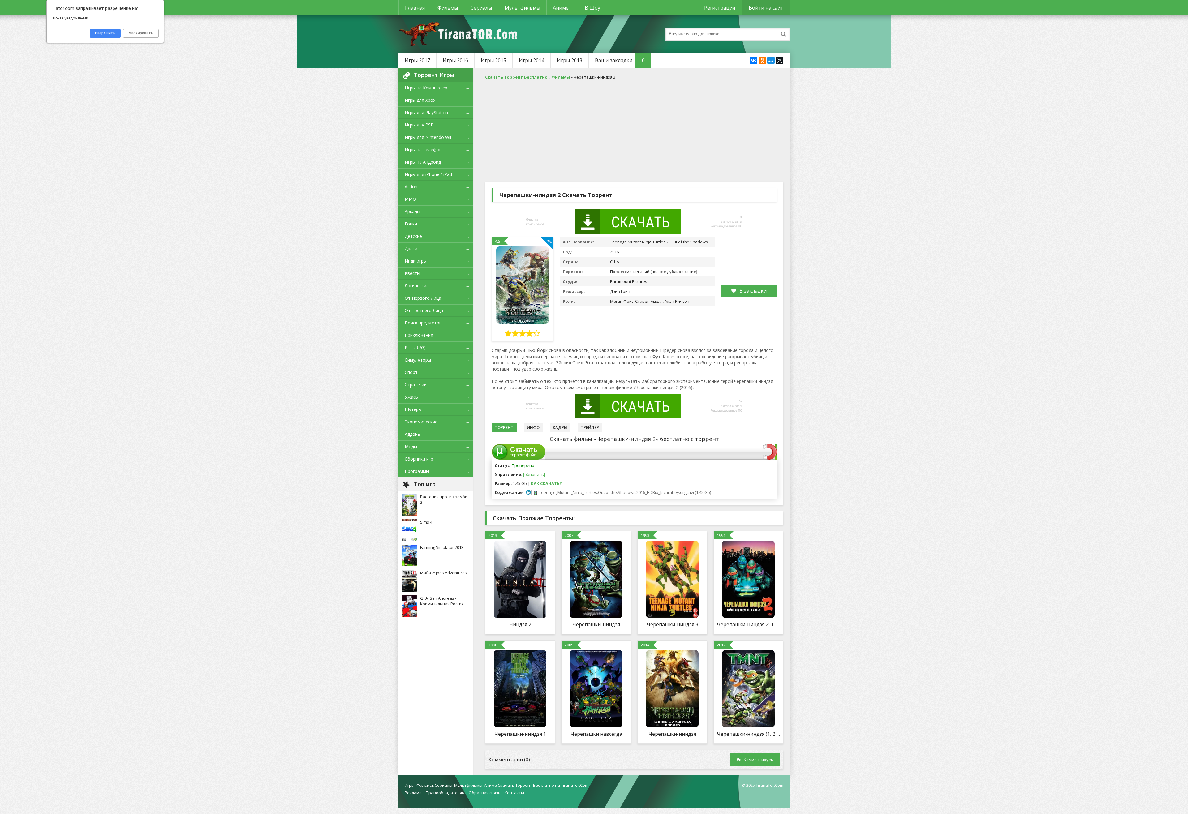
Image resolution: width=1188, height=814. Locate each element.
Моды (411, 446)
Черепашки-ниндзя (596, 624)
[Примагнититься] (770, 458)
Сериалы (481, 7)
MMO (410, 199)
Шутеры (413, 409)
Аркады (412, 211)
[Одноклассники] (762, 60)
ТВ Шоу (590, 7)
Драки (411, 248)
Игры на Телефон (423, 149)
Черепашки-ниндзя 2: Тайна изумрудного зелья (748, 624)
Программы (417, 471)
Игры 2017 (417, 60)
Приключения (419, 335)
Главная (415, 7)
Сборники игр (419, 459)
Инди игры (416, 261)
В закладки (753, 290)
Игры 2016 (455, 60)
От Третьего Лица (424, 310)
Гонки (411, 224)
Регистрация (719, 7)
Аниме (561, 7)
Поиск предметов (423, 323)
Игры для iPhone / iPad (428, 174)
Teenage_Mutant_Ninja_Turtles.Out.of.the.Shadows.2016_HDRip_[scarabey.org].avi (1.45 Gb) (624, 492)
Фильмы (447, 7)
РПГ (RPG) (415, 347)
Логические (417, 286)
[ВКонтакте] (753, 60)
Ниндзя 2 (520, 624)
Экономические (421, 422)
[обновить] (534, 474)
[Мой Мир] (771, 60)
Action (411, 187)
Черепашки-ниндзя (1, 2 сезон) (748, 733)
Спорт (411, 372)
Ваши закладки (620, 60)
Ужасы (412, 397)
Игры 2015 (493, 60)
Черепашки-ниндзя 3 (672, 624)
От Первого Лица (423, 298)
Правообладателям (445, 792)
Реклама (413, 792)
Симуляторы (418, 360)
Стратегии (416, 385)
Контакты (514, 792)
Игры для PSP (419, 125)
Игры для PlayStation (426, 112)
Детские (413, 236)
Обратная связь (485, 792)
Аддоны (413, 434)
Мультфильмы (522, 7)
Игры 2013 (569, 60)
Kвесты (412, 273)
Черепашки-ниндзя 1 (520, 733)
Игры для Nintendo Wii (428, 137)
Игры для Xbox (420, 100)
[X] (779, 60)
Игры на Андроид (423, 162)
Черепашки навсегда (596, 733)
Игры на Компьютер (426, 88)
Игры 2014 (531, 60)
